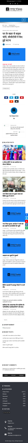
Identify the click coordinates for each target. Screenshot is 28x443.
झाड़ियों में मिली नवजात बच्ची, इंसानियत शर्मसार (12, 133)
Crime (10, 30)
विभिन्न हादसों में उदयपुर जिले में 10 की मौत (10, 347)
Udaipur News (15, 30)
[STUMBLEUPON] (11, 101)
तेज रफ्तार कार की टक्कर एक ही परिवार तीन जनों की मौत (17, 127)
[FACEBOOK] (6, 97)
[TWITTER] (11, 97)
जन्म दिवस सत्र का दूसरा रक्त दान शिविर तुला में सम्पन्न (13, 338)
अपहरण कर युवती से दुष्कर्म (10, 255)
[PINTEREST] (22, 97)
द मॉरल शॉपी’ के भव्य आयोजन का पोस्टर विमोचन (12, 335)
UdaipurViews (6, 88)
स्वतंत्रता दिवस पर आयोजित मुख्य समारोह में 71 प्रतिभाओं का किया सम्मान (14, 369)
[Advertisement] (14, 357)
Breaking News (6, 30)
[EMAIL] (17, 101)
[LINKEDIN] (17, 97)
